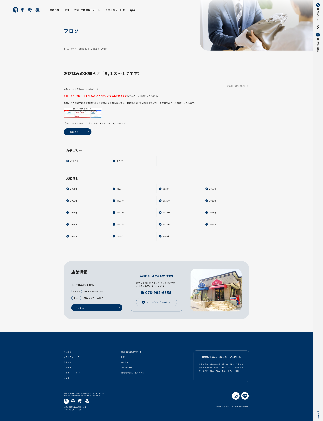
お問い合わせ (127, 367)
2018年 (74, 212)
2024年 (166, 188)
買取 (66, 10)
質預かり (54, 10)
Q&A (133, 10)
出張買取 (68, 362)
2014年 (74, 224)
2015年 (213, 212)
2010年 (74, 236)
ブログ (73, 49)
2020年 (166, 200)
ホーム (66, 49)
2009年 (120, 236)
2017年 (120, 212)
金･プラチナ (126, 362)
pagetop (318, 415)
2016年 (166, 212)
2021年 (120, 200)
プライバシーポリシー (73, 372)
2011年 (213, 224)
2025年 (120, 188)
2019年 (213, 200)
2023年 (213, 188)
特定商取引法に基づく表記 (133, 372)
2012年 (166, 224)
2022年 (74, 200)
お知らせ (74, 160)
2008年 (166, 236)
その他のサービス (115, 10)
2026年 (74, 188)
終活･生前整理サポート (87, 10)
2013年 (120, 224)
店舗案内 (68, 367)
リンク (67, 378)
